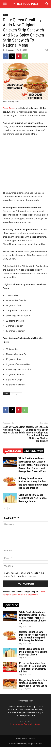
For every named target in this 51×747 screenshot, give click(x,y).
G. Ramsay (9, 50)
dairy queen (16, 394)
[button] (47, 4)
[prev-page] (4, 508)
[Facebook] (5, 56)
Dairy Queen (9, 108)
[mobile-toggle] (4, 4)
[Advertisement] (25, 164)
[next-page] (9, 508)
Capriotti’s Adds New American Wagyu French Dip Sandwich (14, 430)
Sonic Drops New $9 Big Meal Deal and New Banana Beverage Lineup (32, 498)
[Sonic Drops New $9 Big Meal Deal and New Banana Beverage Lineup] (10, 498)
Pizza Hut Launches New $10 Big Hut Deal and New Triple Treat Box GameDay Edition (32, 667)
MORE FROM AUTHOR (33, 451)
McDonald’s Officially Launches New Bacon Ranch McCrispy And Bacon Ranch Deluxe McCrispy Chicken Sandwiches (37, 434)
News (5, 15)
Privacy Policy (21, 738)
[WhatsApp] (25, 56)
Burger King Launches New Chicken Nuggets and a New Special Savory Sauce (33, 683)
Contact (32, 738)
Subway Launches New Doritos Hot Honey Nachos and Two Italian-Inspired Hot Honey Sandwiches (33, 636)
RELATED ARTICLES (13, 451)
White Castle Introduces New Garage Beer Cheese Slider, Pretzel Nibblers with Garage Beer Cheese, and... (32, 618)
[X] (12, 56)
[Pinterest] (19, 56)
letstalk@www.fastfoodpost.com (25, 724)
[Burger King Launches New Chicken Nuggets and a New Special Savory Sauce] (10, 684)
